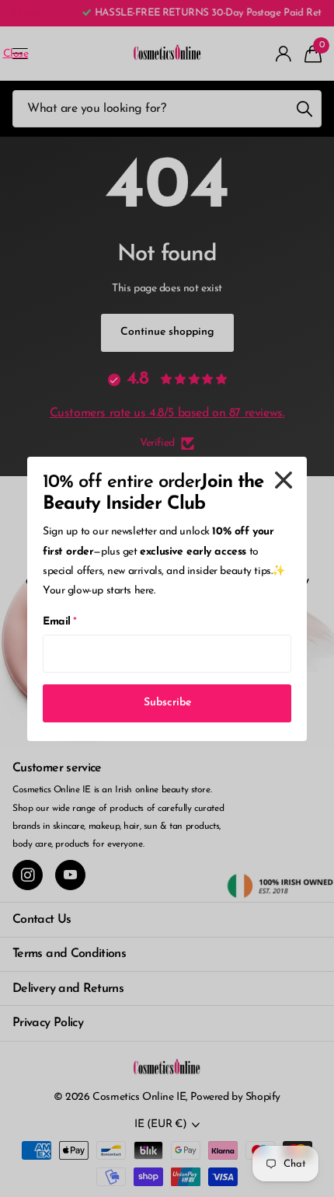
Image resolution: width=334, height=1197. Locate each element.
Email (60, 622)
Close (283, 480)
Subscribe (167, 702)
